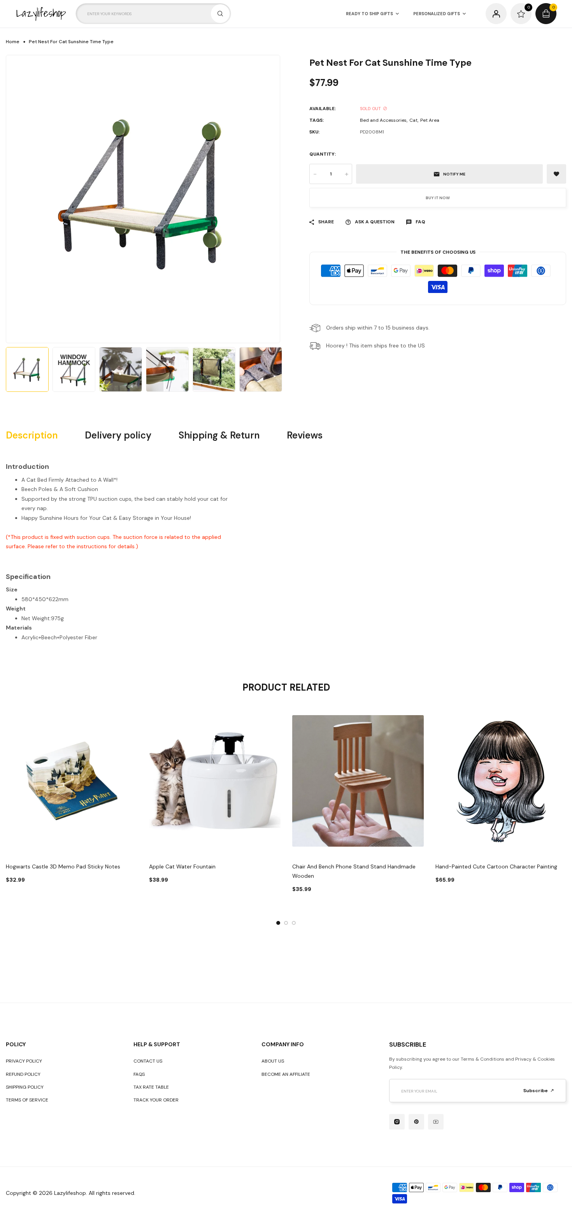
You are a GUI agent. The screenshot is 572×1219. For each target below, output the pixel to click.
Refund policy (23, 1074)
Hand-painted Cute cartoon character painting (496, 866)
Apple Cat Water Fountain (182, 866)
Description (32, 435)
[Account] (496, 13)
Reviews (305, 435)
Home (12, 42)
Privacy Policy (24, 1061)
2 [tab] (286, 923)
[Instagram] (397, 1122)
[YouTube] (436, 1122)
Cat (413, 120)
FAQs (139, 1074)
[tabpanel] (71, 804)
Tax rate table (151, 1087)
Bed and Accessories (383, 120)
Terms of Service (27, 1100)
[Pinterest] (416, 1122)
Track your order (156, 1100)
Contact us (147, 1061)
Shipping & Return (219, 435)
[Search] (220, 13)
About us (272, 1061)
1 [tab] (278, 923)
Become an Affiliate (285, 1074)
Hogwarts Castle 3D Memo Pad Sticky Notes (63, 866)
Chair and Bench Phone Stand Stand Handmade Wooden (354, 871)
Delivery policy (118, 435)
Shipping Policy (25, 1087)
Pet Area (429, 120)
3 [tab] (294, 923)
